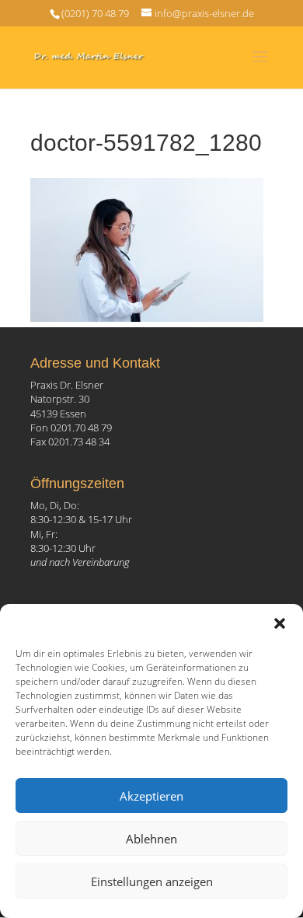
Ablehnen (151, 838)
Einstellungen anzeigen (152, 881)
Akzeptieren (151, 796)
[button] (279, 623)
